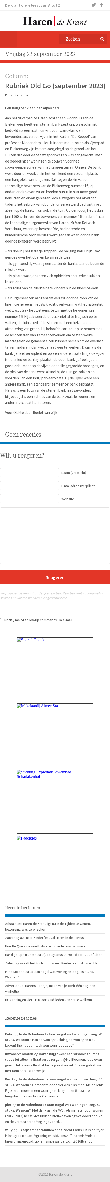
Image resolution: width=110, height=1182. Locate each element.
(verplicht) (73, 472)
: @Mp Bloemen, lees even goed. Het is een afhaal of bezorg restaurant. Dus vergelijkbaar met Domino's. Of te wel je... (53, 1065)
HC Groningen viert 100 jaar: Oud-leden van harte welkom (48, 999)
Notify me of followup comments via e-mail (38, 620)
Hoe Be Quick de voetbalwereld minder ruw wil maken (46, 946)
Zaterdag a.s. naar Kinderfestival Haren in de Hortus (44, 937)
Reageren (55, 577)
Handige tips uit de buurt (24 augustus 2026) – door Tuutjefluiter (53, 954)
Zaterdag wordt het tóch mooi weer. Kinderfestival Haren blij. (51, 963)
